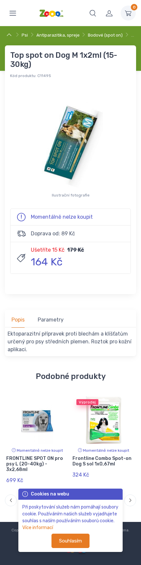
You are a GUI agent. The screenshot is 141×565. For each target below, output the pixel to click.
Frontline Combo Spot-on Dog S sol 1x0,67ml (101, 461)
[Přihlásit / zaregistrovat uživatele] (109, 13)
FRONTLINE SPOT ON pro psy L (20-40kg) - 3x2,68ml (34, 464)
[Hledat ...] (92, 13)
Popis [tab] (18, 320)
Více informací (37, 527)
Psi (25, 35)
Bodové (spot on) (105, 35)
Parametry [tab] (51, 320)
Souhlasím (70, 541)
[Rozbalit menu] (12, 13)
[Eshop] (10, 35)
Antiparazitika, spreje (58, 35)
